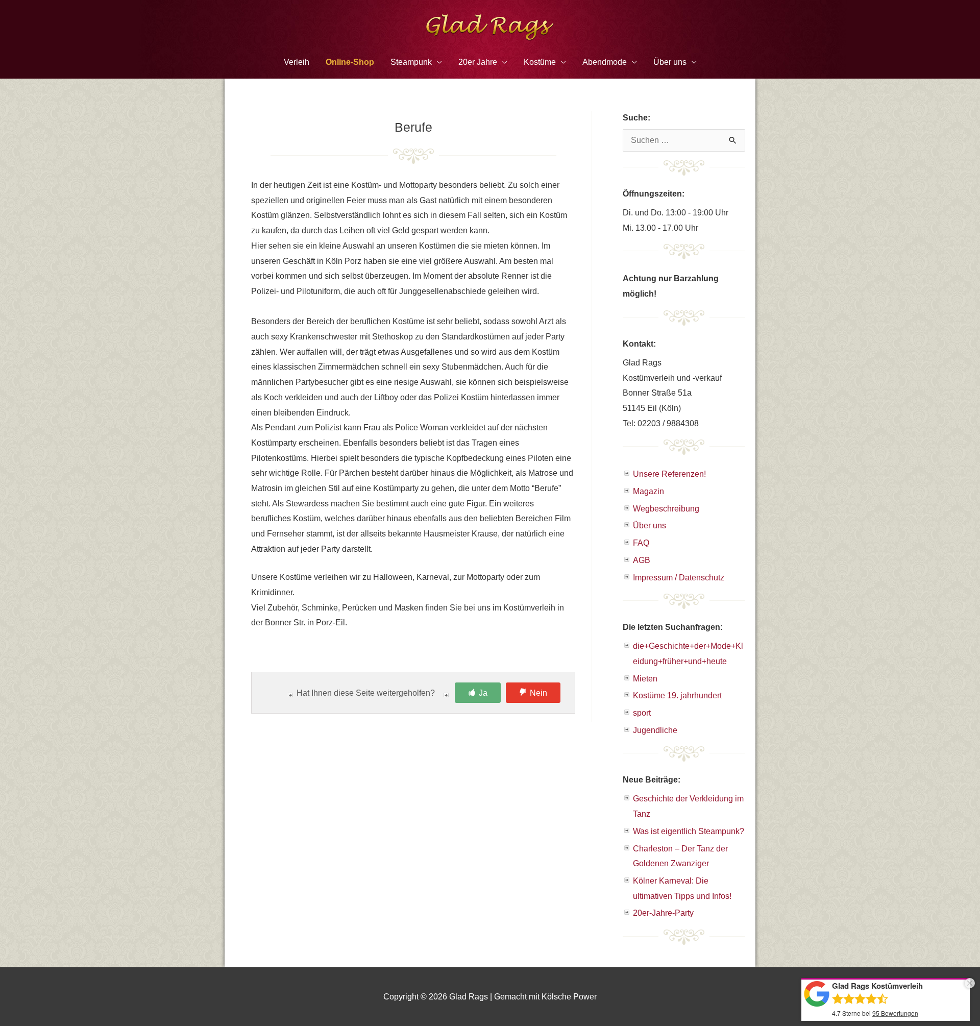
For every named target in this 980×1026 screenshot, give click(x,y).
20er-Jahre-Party (663, 913)
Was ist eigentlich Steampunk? (688, 831)
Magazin (648, 491)
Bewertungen (895, 1013)
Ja (483, 693)
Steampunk (411, 62)
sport (642, 713)
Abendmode (604, 62)
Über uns (649, 525)
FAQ (641, 543)
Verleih (296, 62)
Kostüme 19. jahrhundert (677, 695)
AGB (641, 560)
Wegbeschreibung (666, 508)
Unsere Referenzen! (669, 474)
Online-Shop (350, 62)
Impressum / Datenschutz (678, 577)
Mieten (645, 678)
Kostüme (540, 62)
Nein (538, 693)
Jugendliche (655, 730)
